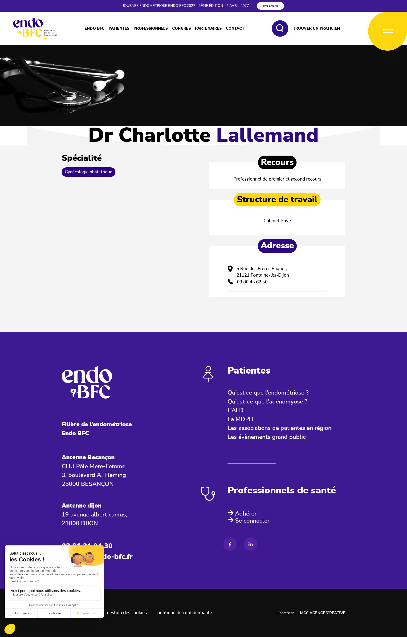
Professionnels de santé (282, 490)
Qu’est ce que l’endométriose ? (268, 393)
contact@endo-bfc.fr (97, 556)
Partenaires (208, 28)
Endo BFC (94, 28)
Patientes (119, 28)
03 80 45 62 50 (252, 282)
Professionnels (151, 28)
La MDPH (240, 419)
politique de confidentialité (184, 613)
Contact (235, 28)
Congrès (181, 28)
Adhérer (245, 514)
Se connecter (252, 521)
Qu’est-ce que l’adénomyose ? (267, 402)
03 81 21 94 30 (87, 546)
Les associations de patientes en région (279, 428)
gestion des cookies (127, 613)
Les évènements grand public (267, 437)
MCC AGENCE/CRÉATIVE (311, 613)
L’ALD (236, 410)
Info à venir (270, 5)
